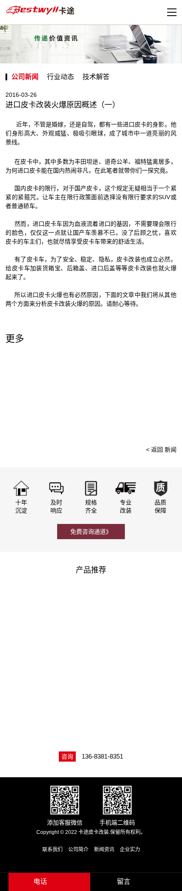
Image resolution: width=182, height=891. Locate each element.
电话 (40, 881)
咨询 (67, 756)
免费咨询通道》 (91, 531)
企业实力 (130, 850)
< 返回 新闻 (161, 449)
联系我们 (52, 850)
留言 (123, 881)
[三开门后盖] (136, 612)
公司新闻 (25, 76)
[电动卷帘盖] (48, 612)
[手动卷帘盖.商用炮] (48, 685)
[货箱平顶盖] (136, 685)
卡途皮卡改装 (41, 10)
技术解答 (96, 76)
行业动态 (60, 76)
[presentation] (166, 393)
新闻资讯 (104, 850)
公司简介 (78, 850)
